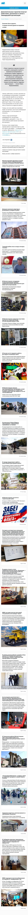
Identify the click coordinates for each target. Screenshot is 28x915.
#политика (11, 19)
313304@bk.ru (6, 135)
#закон (20, 19)
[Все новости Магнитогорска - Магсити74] (3, 3)
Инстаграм (6, 133)
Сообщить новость (14, 8)
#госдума (16, 19)
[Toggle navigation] (25, 3)
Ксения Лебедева (5, 19)
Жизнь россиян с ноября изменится (11, 153)
